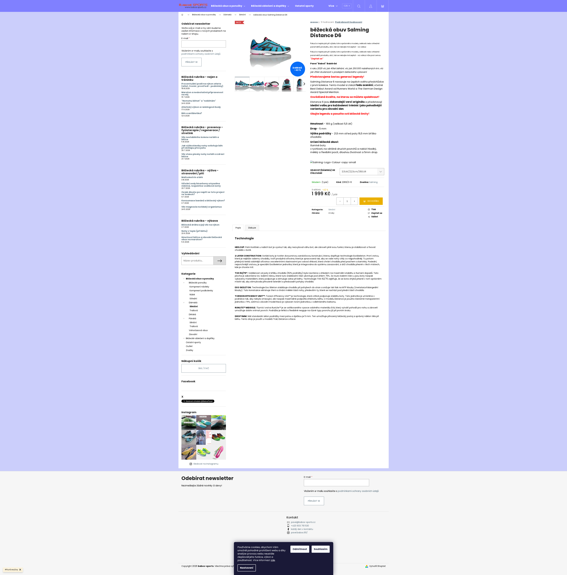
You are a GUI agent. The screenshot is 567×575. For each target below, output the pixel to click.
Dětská (192, 314)
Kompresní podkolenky (201, 290)
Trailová (194, 310)
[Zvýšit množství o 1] (354, 201)
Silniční (194, 306)
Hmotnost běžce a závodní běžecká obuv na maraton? (201, 238)
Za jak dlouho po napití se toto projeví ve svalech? (202, 193)
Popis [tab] (238, 227)
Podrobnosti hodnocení (348, 22)
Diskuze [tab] (252, 227)
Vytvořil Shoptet (377, 566)
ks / (203, 368)
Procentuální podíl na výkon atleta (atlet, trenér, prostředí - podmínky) (202, 85)
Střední (193, 298)
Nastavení (246, 568)
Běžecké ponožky (198, 282)
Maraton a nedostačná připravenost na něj (202, 93)
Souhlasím (320, 549)
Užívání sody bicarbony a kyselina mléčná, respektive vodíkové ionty (201, 184)
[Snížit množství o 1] (340, 201)
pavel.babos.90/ (299, 532)
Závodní (193, 334)
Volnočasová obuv (198, 330)
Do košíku (373, 201)
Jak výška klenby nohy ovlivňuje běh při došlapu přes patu (202, 147)
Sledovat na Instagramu (205, 463)
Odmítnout (300, 549)
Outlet (189, 346)
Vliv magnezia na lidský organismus (201, 207)
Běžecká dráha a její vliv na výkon (200, 225)
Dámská (193, 302)
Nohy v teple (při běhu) (194, 231)
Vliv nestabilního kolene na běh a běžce (200, 138)
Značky (189, 350)
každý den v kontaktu (302, 529)
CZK (346, 5)
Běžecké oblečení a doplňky (200, 338)
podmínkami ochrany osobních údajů (200, 53)
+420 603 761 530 (300, 525)
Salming (373, 182)
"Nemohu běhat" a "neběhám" (198, 101)
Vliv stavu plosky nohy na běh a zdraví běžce (202, 155)
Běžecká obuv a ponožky (200, 278)
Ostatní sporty (193, 342)
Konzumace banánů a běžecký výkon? (203, 201)
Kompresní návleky (199, 286)
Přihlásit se (191, 62)
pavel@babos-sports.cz (303, 522)
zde (273, 560)
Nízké (192, 294)
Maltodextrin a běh (192, 177)
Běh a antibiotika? (191, 113)
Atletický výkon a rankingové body (201, 107)
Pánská (192, 318)
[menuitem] (228, 6)
